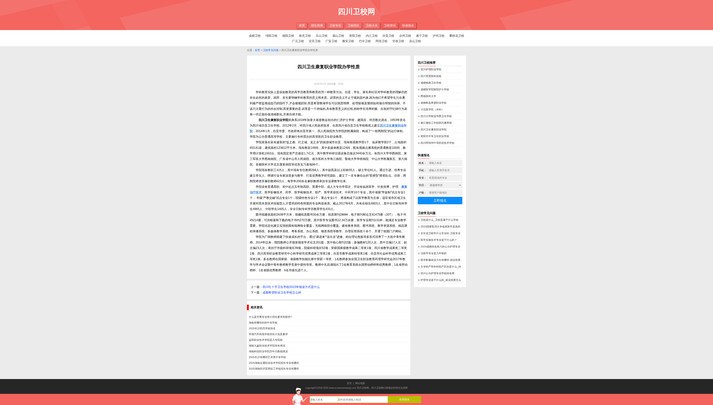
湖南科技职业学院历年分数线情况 (268, 351)
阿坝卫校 (382, 41)
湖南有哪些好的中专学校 (263, 322)
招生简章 (317, 25)
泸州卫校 (439, 35)
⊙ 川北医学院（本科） (431, 109)
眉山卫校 (338, 35)
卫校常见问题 (271, 50)
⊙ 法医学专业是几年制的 (432, 253)
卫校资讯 (390, 25)
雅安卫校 (348, 41)
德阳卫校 (288, 35)
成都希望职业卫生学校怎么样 (282, 292)
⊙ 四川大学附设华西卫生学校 (435, 116)
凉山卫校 (415, 41)
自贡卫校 (388, 35)
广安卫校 (331, 41)
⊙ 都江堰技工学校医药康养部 (435, 122)
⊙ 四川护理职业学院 (429, 69)
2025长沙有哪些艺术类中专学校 (267, 357)
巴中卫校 (365, 41)
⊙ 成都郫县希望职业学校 (432, 102)
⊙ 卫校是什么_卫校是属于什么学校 (438, 219)
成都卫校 (255, 35)
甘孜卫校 (398, 41)
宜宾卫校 (315, 41)
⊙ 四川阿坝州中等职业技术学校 (436, 142)
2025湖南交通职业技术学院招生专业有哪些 (274, 362)
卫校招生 (353, 25)
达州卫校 (405, 35)
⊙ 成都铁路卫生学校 (429, 82)
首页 (302, 25)
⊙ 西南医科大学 (427, 96)
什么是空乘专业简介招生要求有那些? (270, 316)
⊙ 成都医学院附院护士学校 (433, 89)
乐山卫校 (322, 35)
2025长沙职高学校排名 (262, 328)
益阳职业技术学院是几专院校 (266, 339)
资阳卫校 (355, 35)
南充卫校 (305, 35)
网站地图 (360, 383)
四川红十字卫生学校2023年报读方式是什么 (291, 286)
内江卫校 (372, 35)
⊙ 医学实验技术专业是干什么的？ (437, 239)
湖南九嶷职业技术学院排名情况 (267, 345)
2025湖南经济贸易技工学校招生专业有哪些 (274, 368)
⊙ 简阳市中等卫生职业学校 (433, 136)
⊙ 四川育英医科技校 (429, 76)
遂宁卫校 (422, 35)
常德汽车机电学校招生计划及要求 (268, 334)
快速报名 (408, 25)
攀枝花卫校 (456, 35)
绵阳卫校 (271, 35)
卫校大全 (372, 25)
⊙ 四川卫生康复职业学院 (432, 129)
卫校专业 (335, 25)
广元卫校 (298, 41)
